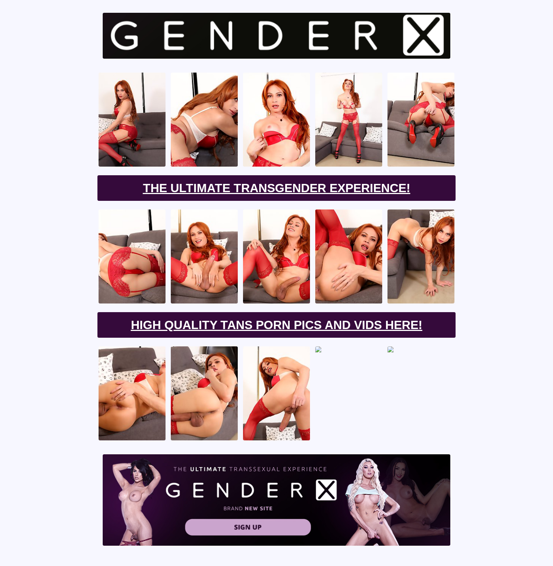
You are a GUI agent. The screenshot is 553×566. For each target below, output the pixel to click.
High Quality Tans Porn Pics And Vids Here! (276, 325)
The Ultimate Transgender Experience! (276, 188)
